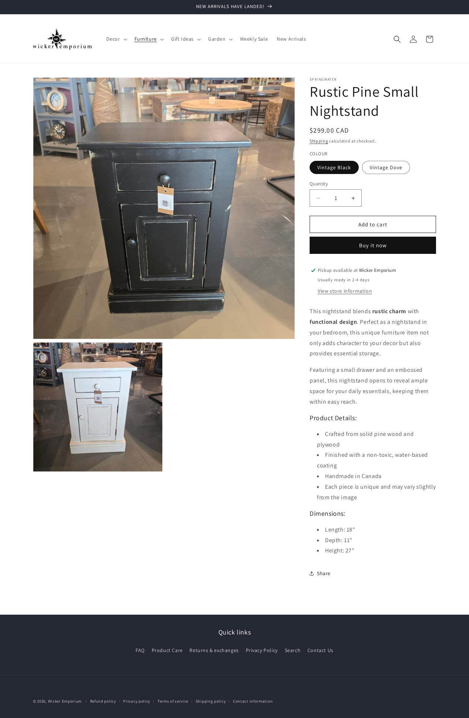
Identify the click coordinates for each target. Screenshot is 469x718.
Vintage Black (334, 167)
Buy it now (373, 245)
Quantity (319, 184)
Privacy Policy (262, 650)
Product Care (167, 650)
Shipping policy (211, 701)
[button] (116, 39)
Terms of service (173, 701)
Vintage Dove (386, 167)
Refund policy (103, 701)
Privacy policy (136, 701)
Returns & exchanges (214, 650)
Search (293, 650)
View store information (345, 291)
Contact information (253, 701)
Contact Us (320, 650)
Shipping (319, 141)
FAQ (140, 650)
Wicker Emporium (65, 701)
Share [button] (323, 573)
